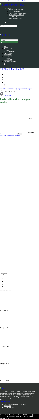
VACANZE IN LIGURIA (11, 286)
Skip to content (4, 1)
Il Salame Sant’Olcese (6, 362)
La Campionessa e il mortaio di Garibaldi (11, 379)
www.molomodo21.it (6, 401)
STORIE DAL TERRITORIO (12, 284)
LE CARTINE (8, 283)
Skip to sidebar (13, 1)
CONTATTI (7, 406)
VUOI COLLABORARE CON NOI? (15, 404)
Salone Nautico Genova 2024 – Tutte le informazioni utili (16, 309)
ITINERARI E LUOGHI (11, 281)
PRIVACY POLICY (10, 407)
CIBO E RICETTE (9, 278)
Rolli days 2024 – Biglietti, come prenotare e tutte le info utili (17, 326)
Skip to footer (22, 1)
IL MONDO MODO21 (10, 280)
